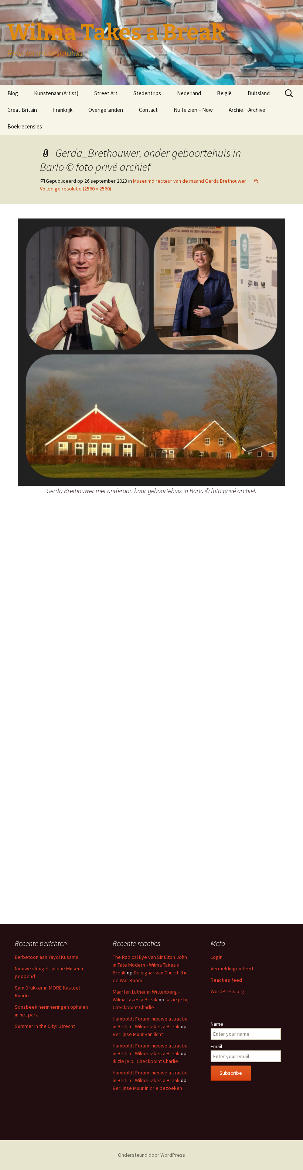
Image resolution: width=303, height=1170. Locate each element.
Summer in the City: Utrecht (45, 1026)
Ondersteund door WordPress (151, 1155)
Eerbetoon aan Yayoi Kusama (46, 957)
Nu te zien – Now (193, 109)
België (224, 93)
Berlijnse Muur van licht (138, 1034)
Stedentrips (147, 93)
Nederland (189, 93)
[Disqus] (151, 620)
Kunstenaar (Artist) (56, 93)
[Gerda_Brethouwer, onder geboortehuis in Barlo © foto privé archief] (151, 351)
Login (216, 957)
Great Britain (22, 109)
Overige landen (105, 109)
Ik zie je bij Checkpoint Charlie (145, 1061)
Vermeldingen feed (232, 968)
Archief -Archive (247, 109)
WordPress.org (227, 991)
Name (217, 1024)
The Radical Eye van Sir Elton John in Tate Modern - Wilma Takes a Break (150, 965)
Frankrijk (62, 109)
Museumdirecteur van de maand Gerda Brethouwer (189, 181)
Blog (12, 93)
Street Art (106, 93)
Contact (148, 109)
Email (216, 1046)
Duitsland (259, 93)
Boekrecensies (24, 126)
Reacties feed (226, 980)
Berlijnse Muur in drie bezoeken (147, 1088)
